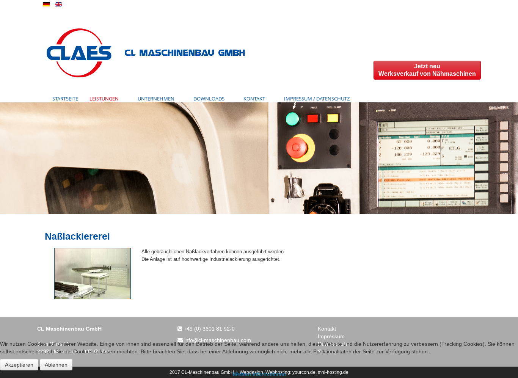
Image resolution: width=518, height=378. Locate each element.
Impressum (331, 336)
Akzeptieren (19, 365)
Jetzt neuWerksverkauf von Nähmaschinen (427, 70)
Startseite (65, 98)
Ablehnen (56, 365)
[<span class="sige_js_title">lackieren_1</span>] (92, 273)
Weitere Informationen (259, 374)
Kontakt (327, 329)
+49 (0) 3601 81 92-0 (209, 329)
